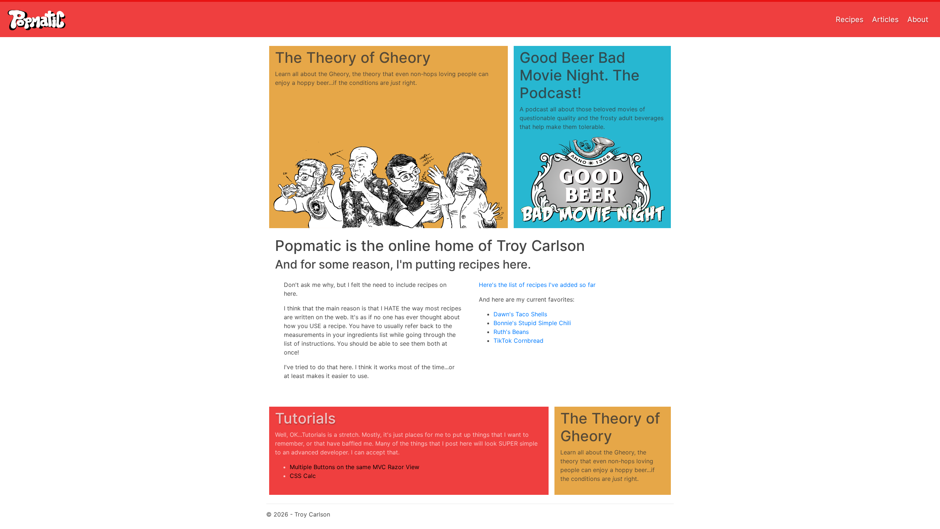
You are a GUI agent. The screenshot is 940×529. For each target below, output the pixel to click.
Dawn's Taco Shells (520, 314)
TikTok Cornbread (518, 340)
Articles (885, 19)
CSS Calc (303, 475)
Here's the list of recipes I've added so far (537, 284)
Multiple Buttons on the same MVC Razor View (354, 467)
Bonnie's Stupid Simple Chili (532, 323)
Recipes (849, 19)
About (917, 19)
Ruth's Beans (511, 331)
